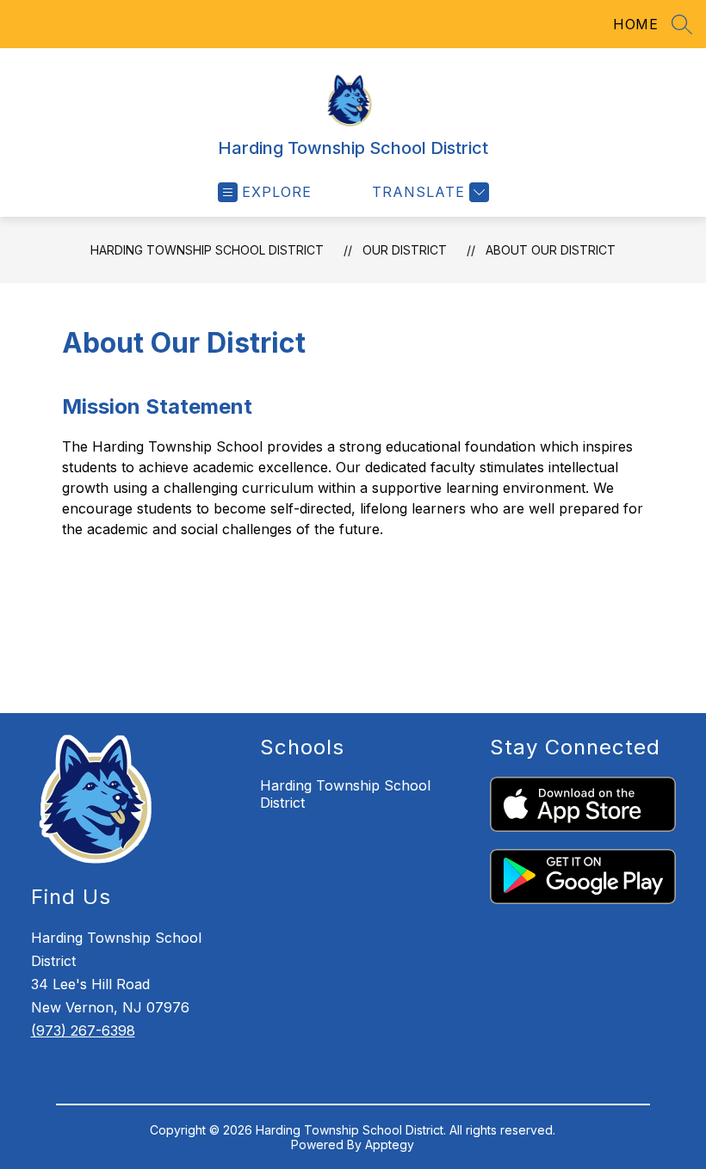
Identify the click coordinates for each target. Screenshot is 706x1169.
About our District (551, 250)
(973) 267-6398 (83, 1030)
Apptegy (389, 1144)
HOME (635, 24)
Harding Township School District (207, 250)
